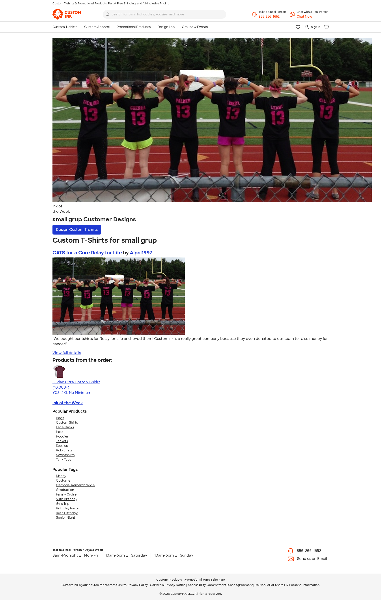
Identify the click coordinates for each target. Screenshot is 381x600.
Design (77, 229)
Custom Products (169, 579)
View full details (66, 352)
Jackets (62, 441)
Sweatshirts (65, 455)
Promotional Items (197, 579)
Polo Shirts (64, 450)
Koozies (62, 446)
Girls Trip (62, 504)
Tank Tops (63, 460)
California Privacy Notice (168, 585)
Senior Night (65, 518)
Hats (59, 432)
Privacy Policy (138, 585)
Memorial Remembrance (75, 485)
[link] (66, 14)
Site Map (219, 579)
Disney (61, 476)
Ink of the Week (67, 403)
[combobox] (164, 14)
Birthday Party (67, 508)
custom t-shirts (115, 585)
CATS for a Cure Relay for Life (87, 253)
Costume (63, 481)
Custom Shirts (67, 423)
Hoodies (62, 436)
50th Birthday (66, 499)
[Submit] (108, 14)
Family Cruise (66, 494)
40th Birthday (67, 513)
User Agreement (240, 585)
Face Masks (65, 427)
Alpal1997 (141, 253)
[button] (313, 16)
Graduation (65, 490)
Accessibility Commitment (207, 585)
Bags (60, 418)
